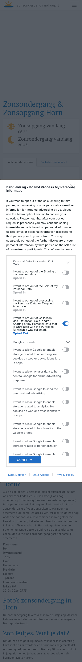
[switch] (65, 273)
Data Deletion (17, 474)
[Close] (74, 188)
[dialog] (41, 331)
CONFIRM (25, 459)
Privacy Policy (65, 474)
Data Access (41, 474)
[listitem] (41, 263)
